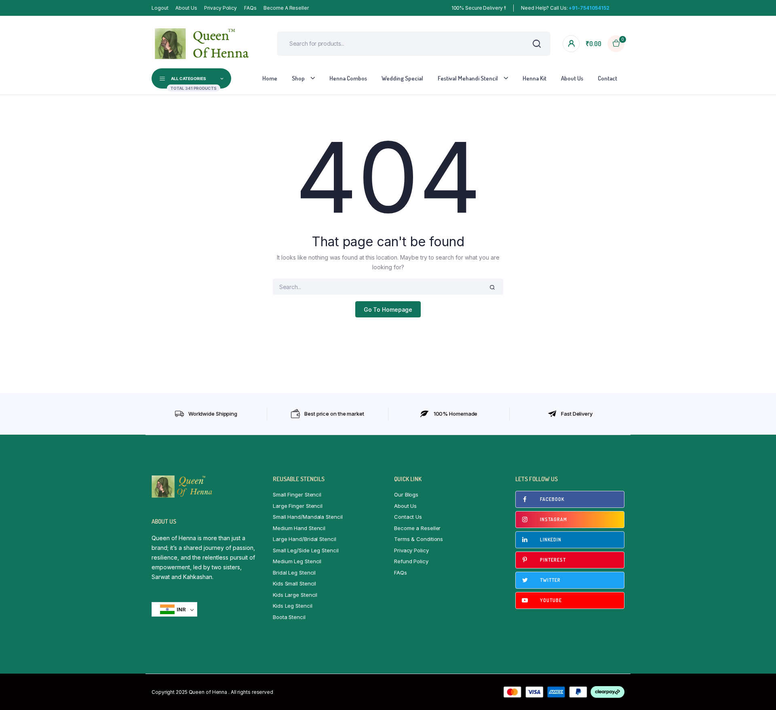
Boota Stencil (289, 617)
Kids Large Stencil (295, 595)
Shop (298, 78)
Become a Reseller (286, 8)
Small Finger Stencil (297, 494)
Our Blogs (406, 494)
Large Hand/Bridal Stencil (304, 539)
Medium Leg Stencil (297, 561)
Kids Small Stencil (294, 583)
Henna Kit (534, 78)
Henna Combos (348, 78)
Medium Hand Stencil (299, 528)
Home (269, 78)
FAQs (250, 8)
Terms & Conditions (418, 539)
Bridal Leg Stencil (294, 572)
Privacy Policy (220, 8)
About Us (186, 8)
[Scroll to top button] (758, 692)
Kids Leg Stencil (292, 605)
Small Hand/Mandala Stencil (307, 516)
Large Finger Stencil (298, 506)
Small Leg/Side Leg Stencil (305, 550)
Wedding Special (402, 78)
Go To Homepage (388, 309)
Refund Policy (411, 561)
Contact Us (408, 516)
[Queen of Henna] (202, 43)
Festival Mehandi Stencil (468, 78)
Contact (607, 78)
